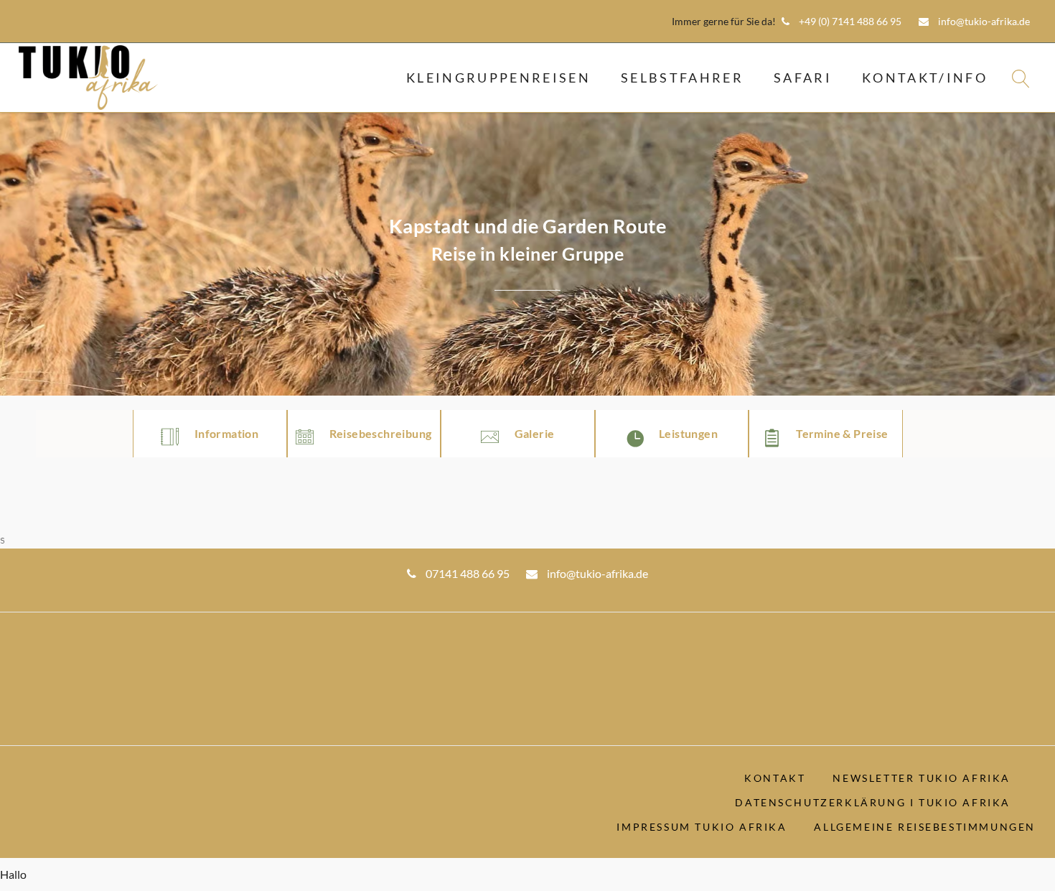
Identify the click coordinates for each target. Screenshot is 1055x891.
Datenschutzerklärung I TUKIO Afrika (873, 802)
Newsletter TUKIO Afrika (922, 778)
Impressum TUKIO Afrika (701, 827)
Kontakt (774, 778)
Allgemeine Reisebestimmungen (925, 827)
